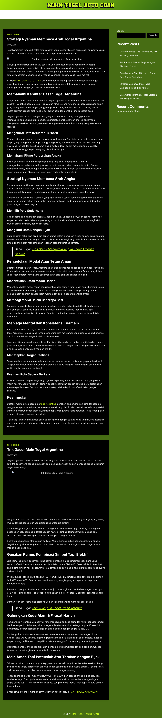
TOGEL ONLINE (13, 34)
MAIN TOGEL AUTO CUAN (85, 714)
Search (120, 31)
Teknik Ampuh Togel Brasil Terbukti (57, 608)
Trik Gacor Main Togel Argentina (35, 449)
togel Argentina (48, 404)
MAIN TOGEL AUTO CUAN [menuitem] (27, 80)
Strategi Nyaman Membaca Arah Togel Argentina (49, 39)
